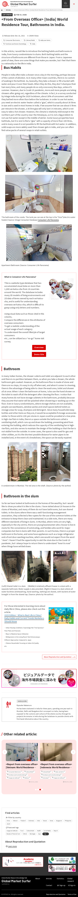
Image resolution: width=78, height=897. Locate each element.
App (39, 834)
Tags (46, 834)
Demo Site (39, 354)
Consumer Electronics (11, 40)
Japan (8, 824)
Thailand (22, 820)
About (37, 878)
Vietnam (15, 820)
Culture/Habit (29, 40)
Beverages (32, 834)
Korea (51, 820)
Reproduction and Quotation (55, 894)
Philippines (68, 820)
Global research (70, 879)
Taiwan (45, 820)
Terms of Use (72, 894)
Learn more (11, 846)
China (8, 820)
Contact (49, 885)
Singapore (59, 820)
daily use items (44, 40)
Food (22, 830)
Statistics (60, 878)
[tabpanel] (22, 763)
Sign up (61, 885)
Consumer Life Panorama (48, 220)
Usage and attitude (12, 830)
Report (56, 830)
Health (39, 830)
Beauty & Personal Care (13, 834)
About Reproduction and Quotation (58, 657)
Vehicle (25, 834)
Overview (39, 347)
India (32, 44)
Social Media (47, 830)
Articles (8, 10)
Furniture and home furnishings (14, 44)
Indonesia (31, 820)
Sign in (71, 885)
